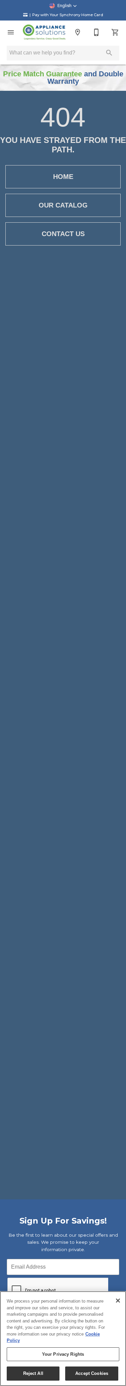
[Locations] (78, 32)
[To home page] (44, 32)
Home (63, 176)
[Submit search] (109, 53)
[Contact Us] (96, 32)
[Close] (118, 1300)
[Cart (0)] (115, 32)
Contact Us (63, 233)
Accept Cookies (91, 1373)
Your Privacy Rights (63, 1354)
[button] (63, 5)
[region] (63, 1338)
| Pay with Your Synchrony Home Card (66, 14)
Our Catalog (63, 205)
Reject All (33, 1373)
